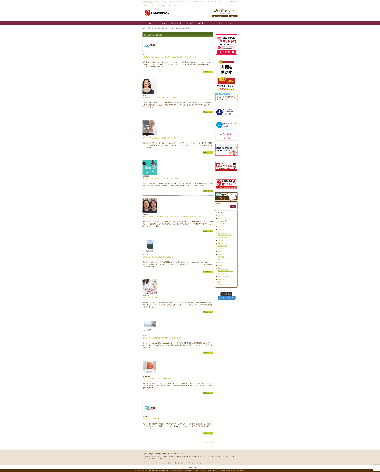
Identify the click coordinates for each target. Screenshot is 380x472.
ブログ (220, 226)
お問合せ (190, 463)
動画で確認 (221, 240)
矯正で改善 (221, 257)
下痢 (219, 229)
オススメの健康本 (223, 221)
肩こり (220, 260)
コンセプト (155, 463)
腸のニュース (222, 273)
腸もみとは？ (222, 279)
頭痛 (219, 282)
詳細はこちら (207, 71)
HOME (145, 463)
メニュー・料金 (166, 463)
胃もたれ (220, 262)
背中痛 (220, 265)
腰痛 (219, 268)
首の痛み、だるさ (223, 284)
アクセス (199, 463)
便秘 (219, 232)
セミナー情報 (222, 224)
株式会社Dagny (193, 467)
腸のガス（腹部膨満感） (225, 271)
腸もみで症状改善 (223, 276)
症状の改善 (221, 254)
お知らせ (220, 215)
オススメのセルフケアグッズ (227, 218)
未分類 (220, 248)
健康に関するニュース (224, 235)
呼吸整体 (220, 243)
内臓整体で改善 (222, 237)
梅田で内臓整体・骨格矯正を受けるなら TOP (158, 28)
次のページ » (208, 442)
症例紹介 (220, 251)
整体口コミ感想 (222, 246)
